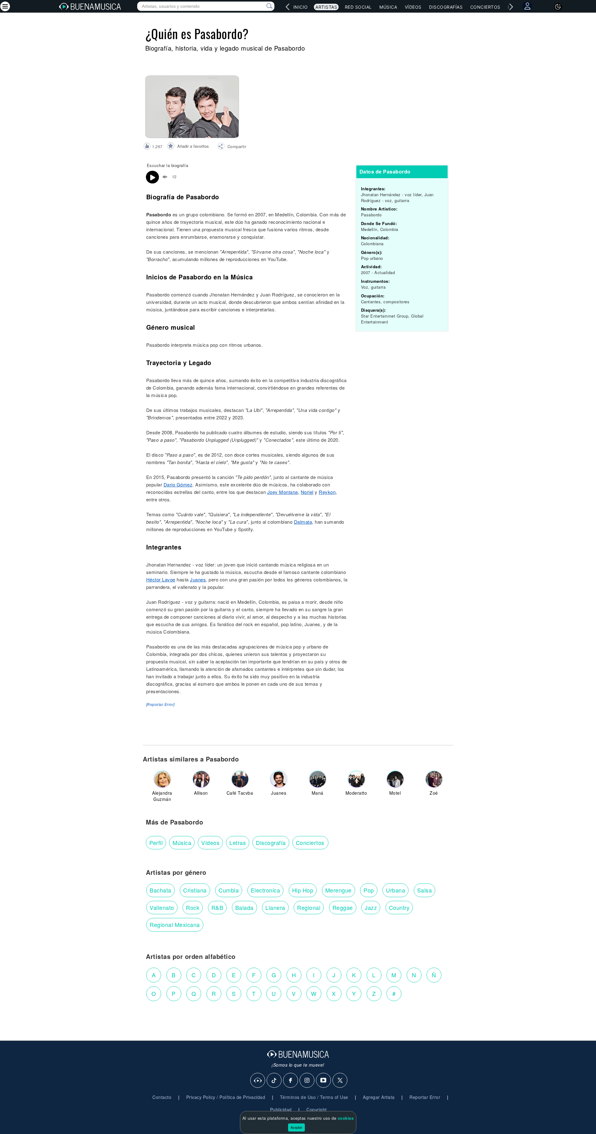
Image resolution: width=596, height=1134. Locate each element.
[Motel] (395, 779)
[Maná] (317, 779)
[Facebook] (290, 1080)
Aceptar (296, 1127)
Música (388, 7)
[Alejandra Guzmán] (162, 779)
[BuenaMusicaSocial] (258, 1080)
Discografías (446, 7)
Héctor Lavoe (160, 579)
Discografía (271, 842)
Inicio (300, 7)
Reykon (327, 492)
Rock (192, 907)
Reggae (342, 907)
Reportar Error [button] (424, 1097)
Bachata (160, 890)
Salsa (424, 890)
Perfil (156, 842)
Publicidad (281, 1109)
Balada (244, 907)
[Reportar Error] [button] (160, 705)
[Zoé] (434, 779)
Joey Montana (282, 492)
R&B (217, 907)
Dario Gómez (178, 484)
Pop (368, 890)
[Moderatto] (356, 779)
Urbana (395, 890)
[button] (231, 147)
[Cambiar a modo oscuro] (558, 7)
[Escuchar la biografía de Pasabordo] (152, 177)
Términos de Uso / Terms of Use (314, 1097)
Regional (308, 907)
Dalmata (303, 521)
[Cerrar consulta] (262, 6)
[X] (340, 1080)
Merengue (338, 890)
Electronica (265, 890)
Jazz (371, 907)
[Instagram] (307, 1080)
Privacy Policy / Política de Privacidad (225, 1097)
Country (399, 907)
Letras (237, 842)
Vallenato (162, 907)
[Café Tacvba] (240, 779)
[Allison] (201, 779)
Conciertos (485, 7)
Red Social (358, 7)
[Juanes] (278, 779)
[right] (511, 7)
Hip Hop (303, 890)
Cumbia (229, 890)
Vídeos (413, 7)
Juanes (198, 579)
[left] (287, 7)
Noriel (307, 492)
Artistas (326, 7)
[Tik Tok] (274, 1080)
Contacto (161, 1097)
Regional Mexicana (175, 924)
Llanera (275, 907)
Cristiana (195, 890)
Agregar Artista (379, 1097)
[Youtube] (323, 1080)
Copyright (316, 1109)
